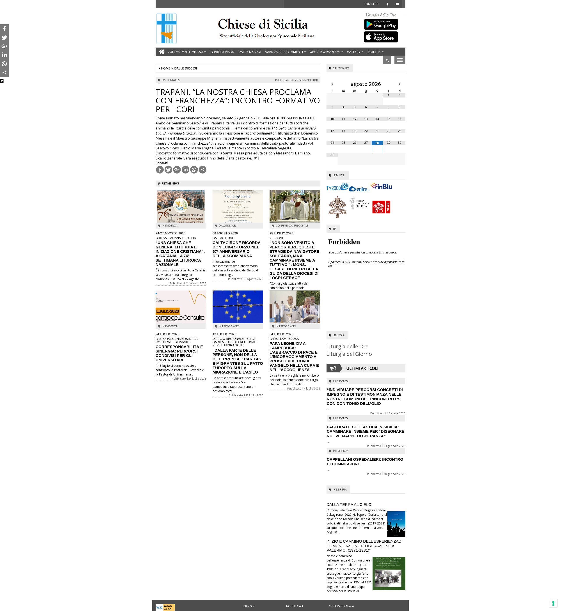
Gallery (354, 52)
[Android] (383, 23)
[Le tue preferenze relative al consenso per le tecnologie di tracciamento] (553, 603)
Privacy (248, 606)
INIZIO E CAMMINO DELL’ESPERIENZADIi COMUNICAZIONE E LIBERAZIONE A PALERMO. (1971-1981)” (365, 546)
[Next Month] (399, 84)
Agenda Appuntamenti (284, 52)
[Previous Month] (332, 84)
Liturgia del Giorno (349, 353)
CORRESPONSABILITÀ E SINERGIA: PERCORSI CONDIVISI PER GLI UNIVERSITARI (179, 347)
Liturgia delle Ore (347, 346)
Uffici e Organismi (325, 52)
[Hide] (2, 81)
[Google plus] (177, 170)
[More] (202, 170)
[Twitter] (168, 170)
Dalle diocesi (249, 52)
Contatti (371, 4)
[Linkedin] (185, 170)
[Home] (167, 29)
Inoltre (374, 52)
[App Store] (383, 37)
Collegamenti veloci (186, 52)
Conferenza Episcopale (292, 225)
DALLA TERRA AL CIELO (349, 504)
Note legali (294, 606)
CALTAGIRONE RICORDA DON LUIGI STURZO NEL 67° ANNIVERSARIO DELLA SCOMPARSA (236, 245)
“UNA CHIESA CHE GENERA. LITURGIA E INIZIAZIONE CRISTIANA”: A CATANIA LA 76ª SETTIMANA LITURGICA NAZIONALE (180, 249)
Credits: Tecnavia (341, 606)
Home (165, 68)
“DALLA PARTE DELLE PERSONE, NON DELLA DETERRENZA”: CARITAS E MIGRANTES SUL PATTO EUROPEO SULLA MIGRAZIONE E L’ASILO (238, 353)
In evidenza (170, 225)
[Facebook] (160, 170)
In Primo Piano (222, 52)
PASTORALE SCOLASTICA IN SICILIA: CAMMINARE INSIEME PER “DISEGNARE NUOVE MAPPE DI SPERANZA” (365, 431)
